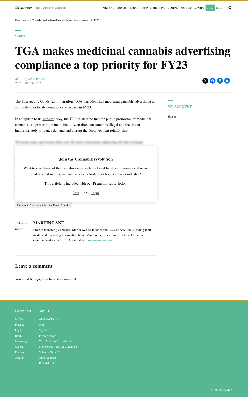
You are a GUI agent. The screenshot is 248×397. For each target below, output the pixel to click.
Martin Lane (37, 79)
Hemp (144, 7)
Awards (199, 7)
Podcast (186, 7)
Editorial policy (48, 363)
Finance (122, 7)
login (95, 192)
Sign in (220, 7)
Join (210, 7)
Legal (134, 7)
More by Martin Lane (100, 240)
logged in (41, 278)
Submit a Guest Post (50, 352)
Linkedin (209, 383)
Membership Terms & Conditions (58, 346)
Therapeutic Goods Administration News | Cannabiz (43, 205)
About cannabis (48, 357)
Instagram (217, 383)
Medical (108, 7)
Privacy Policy (47, 335)
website (48, 118)
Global (173, 7)
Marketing (157, 7)
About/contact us (48, 319)
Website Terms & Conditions (55, 341)
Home (17, 19)
